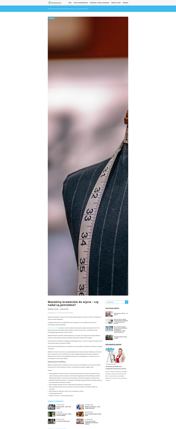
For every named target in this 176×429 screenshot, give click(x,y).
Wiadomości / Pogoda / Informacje (99, 2)
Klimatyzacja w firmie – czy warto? (121, 314)
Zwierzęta (125, 2)
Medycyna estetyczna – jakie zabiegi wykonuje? (92, 407)
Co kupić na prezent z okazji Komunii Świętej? (63, 414)
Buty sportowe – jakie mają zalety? (63, 407)
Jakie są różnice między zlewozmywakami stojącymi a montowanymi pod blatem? (121, 321)
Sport (70, 2)
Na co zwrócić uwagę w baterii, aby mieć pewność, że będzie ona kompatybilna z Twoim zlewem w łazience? (120, 329)
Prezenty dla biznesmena (63, 421)
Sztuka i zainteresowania (81, 2)
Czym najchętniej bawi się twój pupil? (93, 414)
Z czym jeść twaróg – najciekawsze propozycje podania (91, 422)
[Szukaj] (126, 302)
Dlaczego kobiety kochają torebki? (120, 337)
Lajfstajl (51, 18)
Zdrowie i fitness (116, 2)
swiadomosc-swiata (53, 309)
